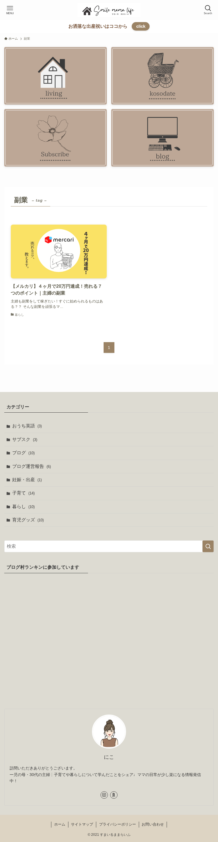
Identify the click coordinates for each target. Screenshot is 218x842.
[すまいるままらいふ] (109, 10)
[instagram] (104, 795)
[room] (114, 795)
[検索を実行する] (208, 546)
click (140, 26)
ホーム (59, 824)
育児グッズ (28, 519)
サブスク (24, 439)
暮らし (23, 506)
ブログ (23, 452)
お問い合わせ (153, 824)
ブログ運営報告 (31, 466)
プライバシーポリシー (117, 824)
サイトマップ (82, 824)
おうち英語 (27, 425)
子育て (23, 493)
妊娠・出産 (27, 479)
